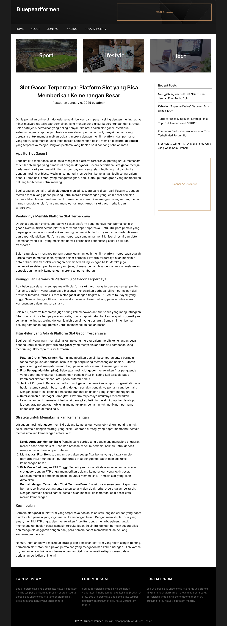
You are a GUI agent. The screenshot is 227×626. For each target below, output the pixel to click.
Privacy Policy (95, 29)
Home (20, 29)
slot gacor (107, 128)
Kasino (72, 29)
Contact (53, 29)
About (35, 29)
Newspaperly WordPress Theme (133, 620)
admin (100, 102)
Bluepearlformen (38, 9)
